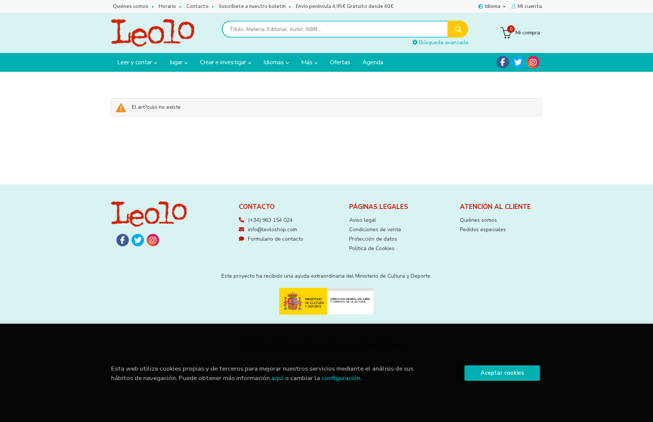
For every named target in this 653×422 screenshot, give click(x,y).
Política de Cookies (372, 248)
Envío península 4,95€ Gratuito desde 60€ (345, 6)
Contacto (197, 6)
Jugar (176, 62)
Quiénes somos (131, 6)
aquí (277, 378)
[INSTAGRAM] (533, 62)
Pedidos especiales (483, 229)
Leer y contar (135, 62)
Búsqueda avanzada (443, 42)
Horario (167, 6)
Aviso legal (362, 220)
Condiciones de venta (375, 229)
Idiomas (274, 62)
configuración (341, 378)
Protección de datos (373, 239)
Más (307, 62)
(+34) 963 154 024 (270, 220)
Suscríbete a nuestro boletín (252, 6)
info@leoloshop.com (272, 229)
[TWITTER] (518, 62)
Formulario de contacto (275, 239)
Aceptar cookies (502, 373)
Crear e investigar (224, 62)
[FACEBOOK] (503, 62)
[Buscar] (457, 29)
